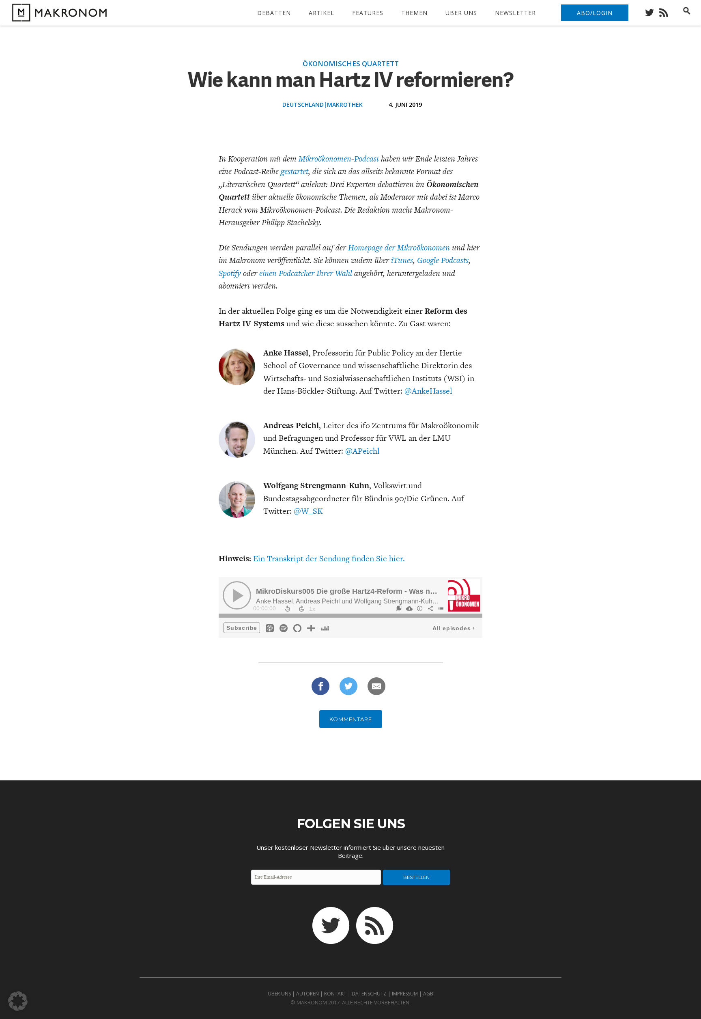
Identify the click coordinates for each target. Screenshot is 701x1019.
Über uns (461, 13)
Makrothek (345, 104)
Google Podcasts (443, 260)
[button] (18, 1001)
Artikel (321, 13)
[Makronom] (57, 16)
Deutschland (303, 104)
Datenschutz (369, 993)
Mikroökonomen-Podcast (339, 158)
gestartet (294, 171)
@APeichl (362, 451)
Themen (414, 13)
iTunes (401, 260)
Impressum (405, 993)
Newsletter (515, 13)
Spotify (230, 273)
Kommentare (350, 719)
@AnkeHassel (428, 390)
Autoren (307, 993)
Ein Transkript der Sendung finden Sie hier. (329, 558)
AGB (428, 993)
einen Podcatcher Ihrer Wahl (305, 273)
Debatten (274, 13)
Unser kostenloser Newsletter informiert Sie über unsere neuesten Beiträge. (350, 851)
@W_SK (308, 511)
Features (367, 13)
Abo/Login (595, 13)
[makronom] (651, 10)
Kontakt (335, 993)
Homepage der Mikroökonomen (399, 247)
